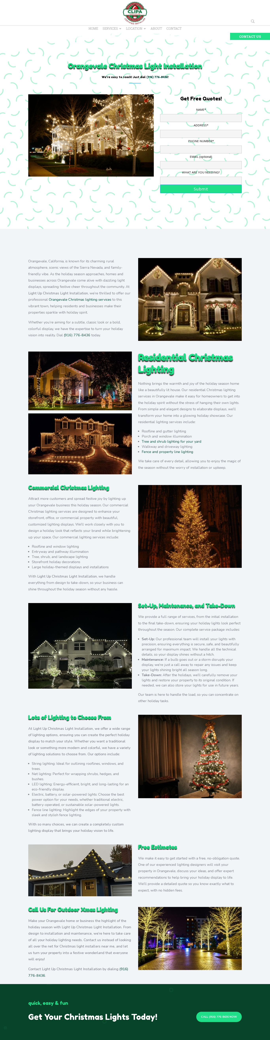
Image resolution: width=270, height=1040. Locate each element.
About (156, 28)
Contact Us (250, 36)
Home (93, 28)
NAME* (201, 110)
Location (134, 28)
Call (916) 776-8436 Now (219, 1017)
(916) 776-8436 (77, 335)
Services (110, 28)
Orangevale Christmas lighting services (80, 299)
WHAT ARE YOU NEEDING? (201, 172)
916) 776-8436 (158, 77)
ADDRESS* (201, 125)
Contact (174, 28)
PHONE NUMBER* (201, 141)
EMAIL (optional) (201, 157)
